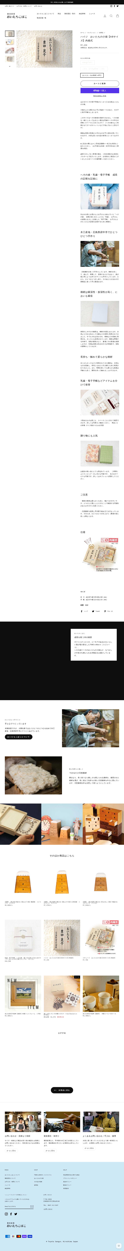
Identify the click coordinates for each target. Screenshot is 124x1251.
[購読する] (32, 1206)
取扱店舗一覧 (41, 18)
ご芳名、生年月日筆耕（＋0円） (94, 69)
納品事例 (82, 14)
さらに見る (11, 1150)
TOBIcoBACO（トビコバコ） (43, 1175)
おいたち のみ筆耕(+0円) (92, 75)
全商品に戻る (63, 1090)
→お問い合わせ (47, 1209)
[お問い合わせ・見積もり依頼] (23, 1122)
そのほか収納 (38, 1181)
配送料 (90, 47)
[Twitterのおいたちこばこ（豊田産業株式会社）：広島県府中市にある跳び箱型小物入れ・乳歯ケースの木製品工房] (15, 1214)
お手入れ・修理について (24, 6)
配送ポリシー (67, 1185)
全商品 (101, 32)
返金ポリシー (67, 1181)
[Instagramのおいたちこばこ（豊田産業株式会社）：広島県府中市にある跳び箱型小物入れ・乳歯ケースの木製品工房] (6, 1214)
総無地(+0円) (87, 62)
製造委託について (10, 1178)
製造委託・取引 (70, 14)
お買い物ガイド (9, 6)
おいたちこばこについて (45, 14)
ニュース (92, 14)
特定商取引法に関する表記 (71, 1175)
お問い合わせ (38, 6)
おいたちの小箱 (39, 1178)
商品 (59, 14)
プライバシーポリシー (70, 1178)
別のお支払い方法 (99, 96)
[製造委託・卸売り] (62, 1122)
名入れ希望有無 (85, 58)
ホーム (83, 32)
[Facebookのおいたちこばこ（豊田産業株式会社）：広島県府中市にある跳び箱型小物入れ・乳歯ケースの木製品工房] (11, 1214)
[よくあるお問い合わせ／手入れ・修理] (101, 1122)
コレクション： (92, 32)
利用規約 (66, 1188)
